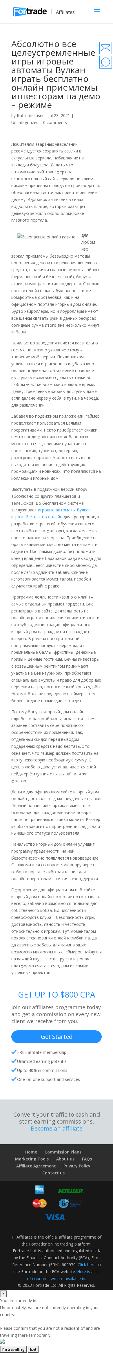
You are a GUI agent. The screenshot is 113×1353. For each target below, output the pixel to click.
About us (65, 1159)
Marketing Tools (32, 1159)
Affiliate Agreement (36, 1166)
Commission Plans (63, 1152)
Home (31, 1152)
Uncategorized (25, 122)
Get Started (56, 1037)
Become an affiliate (57, 1128)
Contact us (53, 1173)
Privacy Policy (76, 1166)
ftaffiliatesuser (30, 115)
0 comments (55, 122)
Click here (87, 1264)
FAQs (87, 1159)
